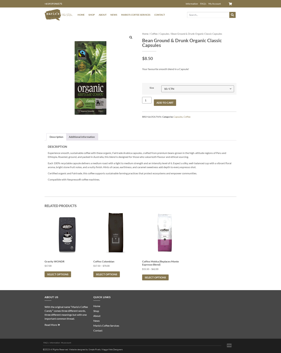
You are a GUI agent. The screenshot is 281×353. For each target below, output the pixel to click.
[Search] (232, 15)
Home (81, 14)
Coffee (154, 33)
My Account (214, 3)
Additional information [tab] (82, 136)
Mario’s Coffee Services (135, 14)
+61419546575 (53, 3)
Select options (57, 274)
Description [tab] (56, 136)
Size (152, 88)
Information (192, 3)
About (103, 14)
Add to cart (165, 102)
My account (66, 342)
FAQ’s (203, 3)
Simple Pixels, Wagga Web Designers (106, 349)
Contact (159, 14)
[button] (131, 37)
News (113, 14)
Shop (91, 14)
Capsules (164, 33)
